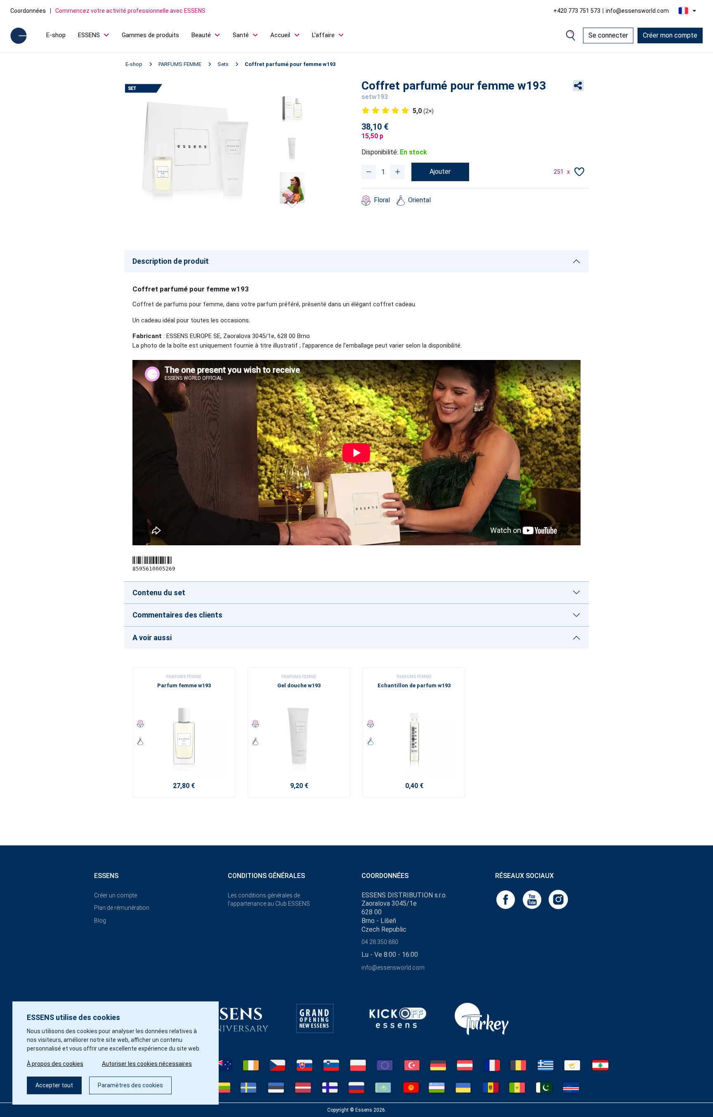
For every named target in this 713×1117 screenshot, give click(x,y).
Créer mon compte (670, 35)
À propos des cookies (55, 1063)
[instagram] (558, 899)
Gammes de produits (150, 35)
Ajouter (440, 171)
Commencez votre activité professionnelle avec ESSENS (130, 10)
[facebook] (506, 899)
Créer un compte (115, 895)
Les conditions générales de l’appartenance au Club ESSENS (269, 899)
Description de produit (170, 261)
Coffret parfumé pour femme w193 (290, 64)
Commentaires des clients (177, 615)
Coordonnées (28, 10)
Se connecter (608, 35)
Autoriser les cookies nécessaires (147, 1063)
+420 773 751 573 (576, 10)
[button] (292, 200)
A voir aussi (152, 637)
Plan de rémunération (121, 907)
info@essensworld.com (637, 10)
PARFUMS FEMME (179, 64)
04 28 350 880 (379, 942)
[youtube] (533, 899)
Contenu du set (158, 592)
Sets (223, 64)
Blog (100, 920)
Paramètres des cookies (130, 1085)
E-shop (56, 35)
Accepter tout (54, 1085)
